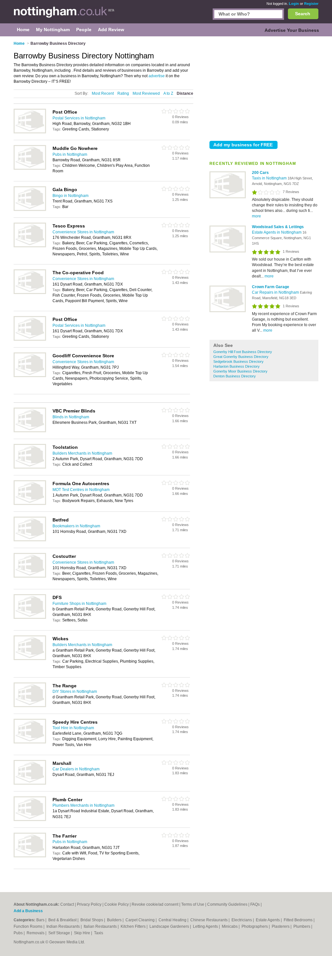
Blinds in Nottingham (71, 417)
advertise (156, 76)
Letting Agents (206, 926)
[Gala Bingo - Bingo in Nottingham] (30, 209)
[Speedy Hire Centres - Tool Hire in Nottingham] (30, 742)
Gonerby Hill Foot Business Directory (242, 352)
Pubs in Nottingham (70, 154)
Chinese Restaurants (209, 920)
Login (294, 4)
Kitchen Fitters (134, 926)
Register (311, 4)
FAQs (255, 904)
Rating (123, 93)
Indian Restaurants (63, 926)
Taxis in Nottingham (270, 178)
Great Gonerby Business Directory (240, 357)
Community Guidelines (227, 904)
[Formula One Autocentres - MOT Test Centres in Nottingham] (30, 503)
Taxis (98, 933)
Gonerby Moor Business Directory (240, 371)
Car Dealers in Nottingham (76, 769)
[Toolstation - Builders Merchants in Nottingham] (30, 467)
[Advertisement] (263, 87)
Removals (36, 933)
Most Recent (103, 93)
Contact (67, 904)
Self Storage (59, 933)
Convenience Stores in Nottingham (83, 232)
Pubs (19, 933)
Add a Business (28, 911)
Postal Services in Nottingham (79, 118)
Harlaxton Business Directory (236, 366)
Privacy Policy (89, 904)
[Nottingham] (64, 14)
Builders (115, 920)
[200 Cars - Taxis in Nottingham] (227, 197)
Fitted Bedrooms (299, 920)
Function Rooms (28, 926)
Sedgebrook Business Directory (238, 361)
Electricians (242, 920)
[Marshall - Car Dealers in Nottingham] (30, 783)
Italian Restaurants (101, 926)
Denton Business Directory (234, 376)
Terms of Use (192, 904)
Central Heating (173, 920)
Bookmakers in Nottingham (76, 526)
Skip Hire (82, 933)
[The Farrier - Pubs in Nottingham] (30, 856)
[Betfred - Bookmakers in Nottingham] (30, 540)
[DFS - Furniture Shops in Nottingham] (30, 617)
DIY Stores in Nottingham (75, 691)
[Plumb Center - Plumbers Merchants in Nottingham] (30, 819)
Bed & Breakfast (62, 920)
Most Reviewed (146, 93)
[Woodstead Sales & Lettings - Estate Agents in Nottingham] (227, 251)
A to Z (168, 93)
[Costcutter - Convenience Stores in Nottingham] (30, 576)
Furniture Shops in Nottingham (79, 603)
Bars (40, 920)
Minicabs (230, 926)
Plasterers (281, 926)
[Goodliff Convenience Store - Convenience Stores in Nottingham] (30, 376)
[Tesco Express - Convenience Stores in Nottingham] (30, 246)
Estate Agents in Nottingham (277, 232)
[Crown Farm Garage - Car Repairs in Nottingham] (227, 311)
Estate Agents (268, 920)
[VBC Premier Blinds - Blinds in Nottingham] (30, 431)
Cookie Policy (116, 904)
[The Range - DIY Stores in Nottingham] (30, 706)
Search (302, 13)
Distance (185, 93)
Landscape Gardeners (169, 926)
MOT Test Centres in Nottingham (81, 489)
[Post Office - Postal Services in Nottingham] (30, 132)
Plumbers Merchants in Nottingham (83, 805)
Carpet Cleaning (140, 920)
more (256, 216)
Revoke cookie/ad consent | (156, 904)
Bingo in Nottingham (71, 195)
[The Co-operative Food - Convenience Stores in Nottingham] (30, 292)
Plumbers (302, 926)
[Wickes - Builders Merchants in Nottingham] (30, 658)
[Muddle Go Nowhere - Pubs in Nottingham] (30, 168)
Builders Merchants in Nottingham (82, 453)
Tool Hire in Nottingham (73, 728)
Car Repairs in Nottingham (276, 292)
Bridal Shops (92, 920)
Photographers (255, 926)
